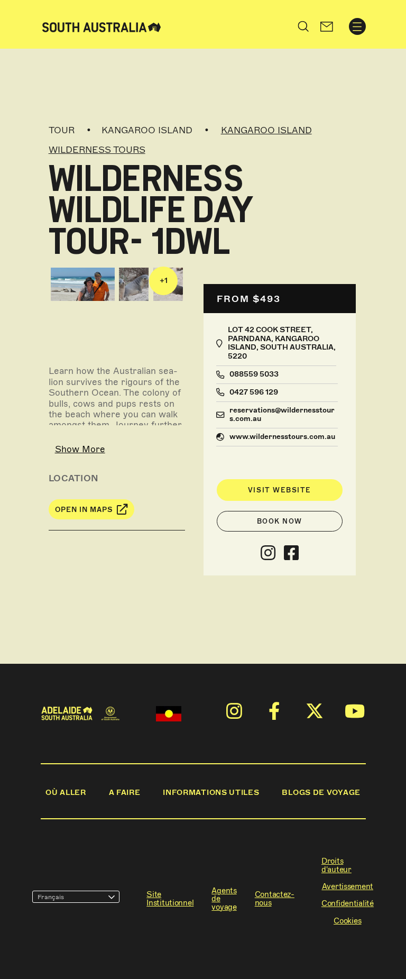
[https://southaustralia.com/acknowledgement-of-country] (168, 713)
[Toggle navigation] (357, 26)
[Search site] (303, 26)
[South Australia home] (101, 26)
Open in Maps (84, 510)
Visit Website (279, 490)
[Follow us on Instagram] (268, 553)
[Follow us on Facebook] (291, 553)
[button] (326, 26)
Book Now (279, 521)
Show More (80, 449)
